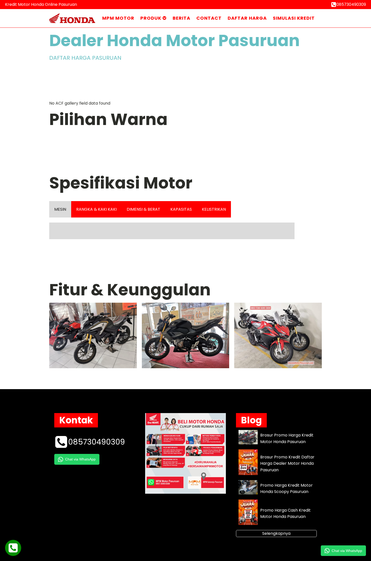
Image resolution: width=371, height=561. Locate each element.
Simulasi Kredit (294, 18)
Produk (150, 18)
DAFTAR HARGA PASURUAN (85, 58)
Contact (209, 18)
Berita (181, 18)
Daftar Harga (247, 18)
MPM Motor (118, 18)
